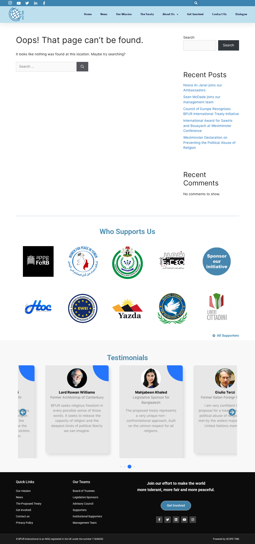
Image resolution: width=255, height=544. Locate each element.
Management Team (85, 522)
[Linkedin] (176, 519)
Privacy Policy (24, 522)
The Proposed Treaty (28, 503)
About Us (169, 14)
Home (88, 14)
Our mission (124, 14)
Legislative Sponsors (85, 497)
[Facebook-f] (159, 519)
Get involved (195, 14)
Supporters (79, 510)
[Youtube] (184, 519)
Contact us (219, 14)
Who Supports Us (127, 231)
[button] (196, 3)
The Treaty (147, 14)
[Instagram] (192, 519)
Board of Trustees (84, 490)
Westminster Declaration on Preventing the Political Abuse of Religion (209, 143)
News (103, 14)
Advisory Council (83, 503)
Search (188, 37)
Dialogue (241, 14)
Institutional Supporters (87, 516)
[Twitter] (167, 519)
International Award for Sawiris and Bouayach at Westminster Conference (207, 126)
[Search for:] (46, 66)
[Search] (82, 66)
